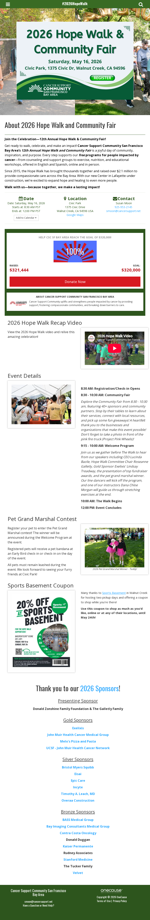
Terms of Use (104, 901)
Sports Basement (114, 593)
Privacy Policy (120, 901)
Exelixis (78, 728)
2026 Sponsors (99, 688)
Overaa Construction (78, 800)
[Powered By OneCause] (111, 891)
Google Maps (75, 215)
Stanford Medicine (78, 859)
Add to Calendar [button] (25, 217)
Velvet (78, 873)
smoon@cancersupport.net (123, 211)
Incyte (78, 787)
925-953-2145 (123, 207)
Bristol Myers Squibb (78, 767)
